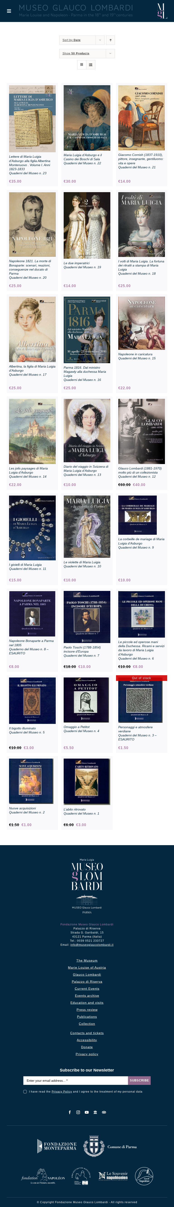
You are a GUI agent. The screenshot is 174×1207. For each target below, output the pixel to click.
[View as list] (90, 64)
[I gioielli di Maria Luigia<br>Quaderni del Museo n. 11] (32, 498)
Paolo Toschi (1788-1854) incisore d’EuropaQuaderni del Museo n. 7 (82, 651)
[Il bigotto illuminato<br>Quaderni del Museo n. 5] (32, 680)
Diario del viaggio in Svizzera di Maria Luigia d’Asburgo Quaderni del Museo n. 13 (86, 471)
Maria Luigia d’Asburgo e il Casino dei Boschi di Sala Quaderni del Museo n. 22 (83, 159)
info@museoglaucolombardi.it (92, 944)
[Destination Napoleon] (81, 1169)
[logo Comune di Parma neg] (110, 1137)
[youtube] (87, 1112)
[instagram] (78, 1112)
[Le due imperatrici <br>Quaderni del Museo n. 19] (87, 194)
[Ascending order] (110, 40)
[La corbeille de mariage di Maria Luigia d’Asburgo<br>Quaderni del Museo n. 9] (137, 498)
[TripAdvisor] (104, 1112)
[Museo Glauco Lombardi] (162, 5)
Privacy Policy (62, 1091)
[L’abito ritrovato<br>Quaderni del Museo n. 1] (87, 761)
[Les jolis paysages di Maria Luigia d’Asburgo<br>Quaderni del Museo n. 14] (32, 401)
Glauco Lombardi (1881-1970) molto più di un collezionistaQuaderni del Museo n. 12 (140, 472)
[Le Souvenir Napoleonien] (112, 1173)
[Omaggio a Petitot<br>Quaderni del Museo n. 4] (86, 680)
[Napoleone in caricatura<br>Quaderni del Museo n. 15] (141, 299)
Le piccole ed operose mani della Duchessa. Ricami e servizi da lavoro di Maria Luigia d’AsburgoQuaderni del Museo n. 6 (141, 650)
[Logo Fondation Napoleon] (43, 1170)
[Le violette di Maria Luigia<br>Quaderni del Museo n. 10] (87, 498)
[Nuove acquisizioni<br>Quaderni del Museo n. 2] (31, 761)
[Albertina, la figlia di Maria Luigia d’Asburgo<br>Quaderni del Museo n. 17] (32, 299)
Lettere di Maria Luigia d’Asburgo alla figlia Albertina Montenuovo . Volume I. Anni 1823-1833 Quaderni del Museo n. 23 (29, 165)
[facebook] (70, 1112)
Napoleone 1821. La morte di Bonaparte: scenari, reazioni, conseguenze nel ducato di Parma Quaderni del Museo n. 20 (30, 269)
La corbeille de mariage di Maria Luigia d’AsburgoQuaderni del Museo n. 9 (141, 543)
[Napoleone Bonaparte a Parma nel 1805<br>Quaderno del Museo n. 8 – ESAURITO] (32, 593)
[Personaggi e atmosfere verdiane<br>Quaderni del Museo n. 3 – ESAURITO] (140, 680)
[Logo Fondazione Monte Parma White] (56, 1141)
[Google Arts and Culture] (95, 1112)
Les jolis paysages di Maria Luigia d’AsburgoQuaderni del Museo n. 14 (28, 472)
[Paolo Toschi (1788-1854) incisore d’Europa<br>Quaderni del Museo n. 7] (87, 593)
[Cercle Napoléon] (144, 1169)
